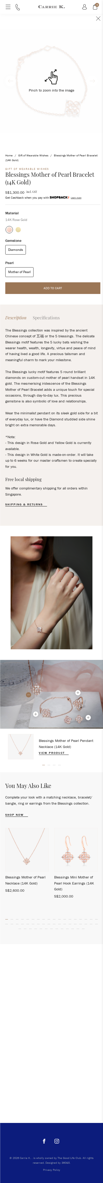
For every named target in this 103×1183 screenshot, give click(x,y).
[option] (51, 747)
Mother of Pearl (19, 272)
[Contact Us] (18, 9)
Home (9, 155)
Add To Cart (53, 288)
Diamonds (15, 249)
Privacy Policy (51, 1170)
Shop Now (15, 815)
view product (52, 753)
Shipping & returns (24, 504)
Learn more (76, 198)
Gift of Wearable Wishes (33, 155)
